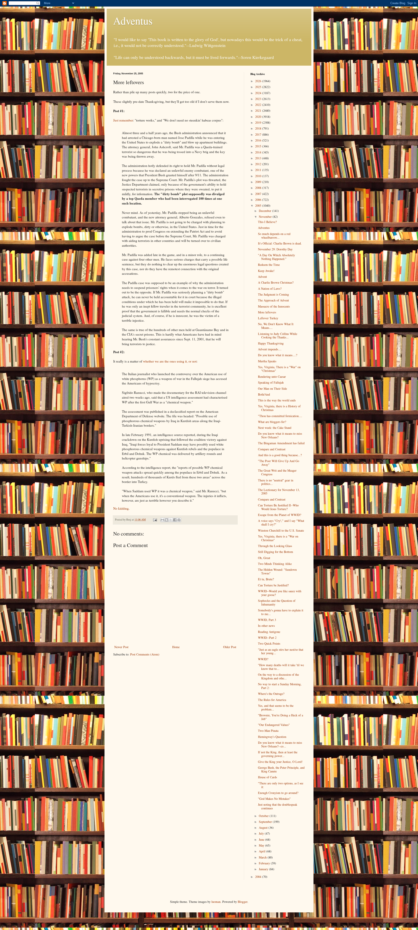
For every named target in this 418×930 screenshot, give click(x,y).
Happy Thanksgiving (271, 343)
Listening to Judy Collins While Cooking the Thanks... (277, 335)
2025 (258, 87)
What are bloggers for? (272, 422)
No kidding (121, 508)
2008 (258, 188)
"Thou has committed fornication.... (280, 416)
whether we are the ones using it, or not (170, 361)
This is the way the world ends (277, 400)
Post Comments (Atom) (144, 654)
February (265, 863)
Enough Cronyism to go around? (278, 793)
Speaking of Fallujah (271, 382)
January (264, 869)
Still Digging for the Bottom (275, 552)
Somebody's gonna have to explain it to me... (280, 612)
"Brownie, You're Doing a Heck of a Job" (280, 717)
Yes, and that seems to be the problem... (275, 707)
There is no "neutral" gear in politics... (275, 482)
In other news (266, 626)
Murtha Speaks (267, 361)
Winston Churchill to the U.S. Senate (281, 530)
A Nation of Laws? (269, 288)
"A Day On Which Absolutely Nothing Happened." (276, 257)
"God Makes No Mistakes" (274, 799)
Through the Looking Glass (275, 546)
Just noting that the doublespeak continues (277, 806)
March (263, 857)
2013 (258, 158)
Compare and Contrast (271, 449)
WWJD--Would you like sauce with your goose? (279, 593)
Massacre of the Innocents (274, 306)
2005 (258, 205)
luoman (216, 902)
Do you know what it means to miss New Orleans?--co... (280, 744)
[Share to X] (171, 520)
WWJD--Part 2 (267, 638)
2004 (258, 877)
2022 (258, 105)
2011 (258, 170)
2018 (258, 128)
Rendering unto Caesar (272, 376)
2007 (258, 194)
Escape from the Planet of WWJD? (279, 515)
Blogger (242, 902)
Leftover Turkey (268, 318)
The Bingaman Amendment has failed (281, 443)
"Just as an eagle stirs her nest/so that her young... (280, 651)
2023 (258, 99)
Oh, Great (264, 558)
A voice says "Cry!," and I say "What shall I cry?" (281, 522)
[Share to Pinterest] (179, 520)
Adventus (133, 20)
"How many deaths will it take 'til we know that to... (281, 667)
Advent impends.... (269, 349)
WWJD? (263, 659)
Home (176, 647)
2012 (258, 164)
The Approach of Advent (273, 300)
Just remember (123, 120)
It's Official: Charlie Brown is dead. (280, 243)
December (265, 211)
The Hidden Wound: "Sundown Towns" (277, 571)
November (266, 217)
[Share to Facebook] (175, 520)
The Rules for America (272, 700)
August (263, 827)
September (266, 822)
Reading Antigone (269, 632)
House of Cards (267, 777)
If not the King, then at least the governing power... (277, 754)
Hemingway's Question (272, 737)
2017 (258, 134)
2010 (258, 176)
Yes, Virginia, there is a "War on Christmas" (278, 538)
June (262, 839)
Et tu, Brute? (266, 579)
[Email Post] (155, 519)
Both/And (264, 394)
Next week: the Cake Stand (274, 428)
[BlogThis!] (166, 520)
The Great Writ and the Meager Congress (277, 472)
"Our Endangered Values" (274, 725)
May (262, 845)
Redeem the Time (269, 265)
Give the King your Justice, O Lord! (280, 762)
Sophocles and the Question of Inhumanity (276, 602)
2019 (258, 122)
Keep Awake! (266, 271)
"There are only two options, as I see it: (280, 785)
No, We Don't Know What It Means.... (275, 326)
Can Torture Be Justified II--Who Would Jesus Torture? (278, 507)
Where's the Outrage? (271, 694)
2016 (258, 140)
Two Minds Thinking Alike (275, 564)
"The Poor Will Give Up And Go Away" (278, 463)
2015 (258, 146)
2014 (258, 152)
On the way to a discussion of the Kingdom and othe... (278, 676)
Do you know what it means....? (277, 355)
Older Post (229, 647)
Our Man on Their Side (272, 388)
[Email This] (162, 520)
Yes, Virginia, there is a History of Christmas (279, 408)
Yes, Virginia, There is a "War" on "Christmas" (279, 369)
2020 (258, 117)
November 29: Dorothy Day (275, 249)
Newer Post (121, 647)
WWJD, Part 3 (267, 620)
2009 (258, 182)
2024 (258, 93)
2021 (258, 110)
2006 (258, 200)
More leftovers (267, 312)
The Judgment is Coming (273, 294)
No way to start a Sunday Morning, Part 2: (280, 686)
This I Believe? (267, 222)
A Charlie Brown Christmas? (275, 282)
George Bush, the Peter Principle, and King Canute (281, 769)
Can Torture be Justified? (273, 585)
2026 (258, 81)
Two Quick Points (269, 643)
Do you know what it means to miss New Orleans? (280, 435)
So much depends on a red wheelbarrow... (274, 236)
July (262, 833)
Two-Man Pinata (268, 731)
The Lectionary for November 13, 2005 (279, 492)
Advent (262, 277)
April (262, 851)
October (264, 816)
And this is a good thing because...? (280, 455)
